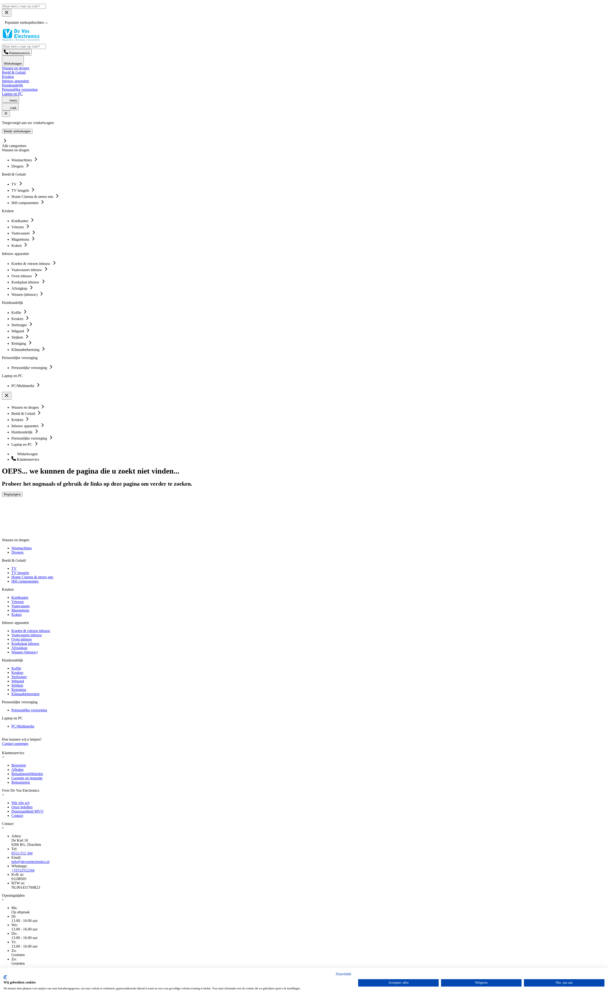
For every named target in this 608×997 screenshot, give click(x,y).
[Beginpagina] (21, 40)
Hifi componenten (24, 581)
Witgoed (17, 681)
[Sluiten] (6, 113)
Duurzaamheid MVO (27, 811)
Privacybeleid (343, 973)
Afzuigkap (19, 648)
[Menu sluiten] (6, 13)
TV (14, 568)
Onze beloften (22, 807)
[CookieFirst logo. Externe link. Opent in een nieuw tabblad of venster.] (5, 977)
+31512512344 (22, 870)
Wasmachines (21, 548)
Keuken (8, 77)
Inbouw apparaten (15, 81)
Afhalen (17, 769)
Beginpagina (12, 494)
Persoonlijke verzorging (20, 89)
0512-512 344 (22, 853)
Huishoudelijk (12, 85)
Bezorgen (18, 765)
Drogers (17, 552)
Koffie (16, 668)
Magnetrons (20, 610)
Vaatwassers (20, 606)
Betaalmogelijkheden (27, 774)
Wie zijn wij (20, 803)
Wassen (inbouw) (24, 652)
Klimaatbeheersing (25, 694)
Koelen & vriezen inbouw (30, 631)
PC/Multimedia (22, 726)
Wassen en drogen (15, 68)
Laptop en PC (12, 94)
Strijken (17, 685)
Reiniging (18, 690)
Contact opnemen (15, 744)
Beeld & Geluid (14, 72)
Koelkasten (19, 597)
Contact (17, 816)
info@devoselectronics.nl (30, 862)
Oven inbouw (21, 639)
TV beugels (20, 573)
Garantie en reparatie (27, 778)
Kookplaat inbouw (25, 644)
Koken (16, 615)
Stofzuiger (19, 677)
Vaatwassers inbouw (26, 635)
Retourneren (20, 782)
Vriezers (17, 602)
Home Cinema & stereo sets (32, 577)
